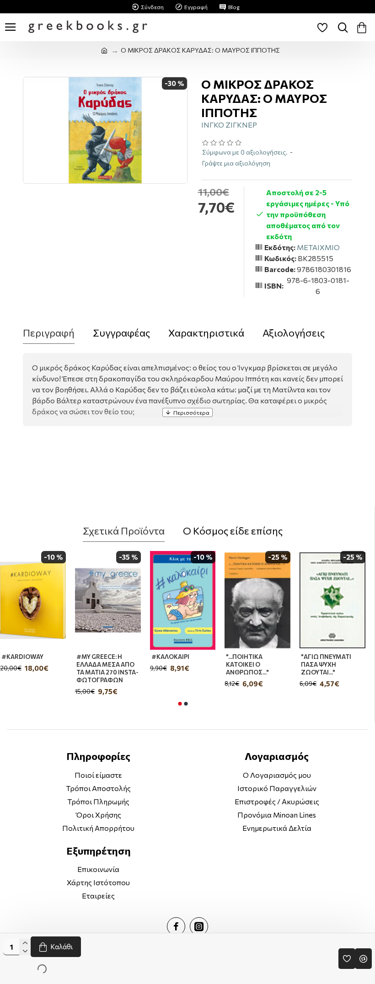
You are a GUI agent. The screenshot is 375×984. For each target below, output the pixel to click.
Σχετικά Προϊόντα (124, 530)
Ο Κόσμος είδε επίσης (233, 530)
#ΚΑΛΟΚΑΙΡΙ (99, 656)
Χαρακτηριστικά (206, 332)
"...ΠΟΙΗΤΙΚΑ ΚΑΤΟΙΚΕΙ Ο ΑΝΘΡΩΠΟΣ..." (176, 664)
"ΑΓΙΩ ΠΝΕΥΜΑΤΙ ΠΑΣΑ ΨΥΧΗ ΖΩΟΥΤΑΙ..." (255, 664)
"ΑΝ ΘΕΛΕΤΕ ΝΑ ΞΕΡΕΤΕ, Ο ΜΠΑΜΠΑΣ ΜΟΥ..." (332, 664)
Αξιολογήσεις (293, 332)
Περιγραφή (49, 332)
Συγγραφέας (121, 332)
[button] (180, 704)
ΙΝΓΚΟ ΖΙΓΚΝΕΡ (229, 124)
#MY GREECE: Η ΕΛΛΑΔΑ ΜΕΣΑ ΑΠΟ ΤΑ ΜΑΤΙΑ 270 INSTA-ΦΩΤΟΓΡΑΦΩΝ (36, 668)
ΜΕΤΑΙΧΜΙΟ (318, 247)
